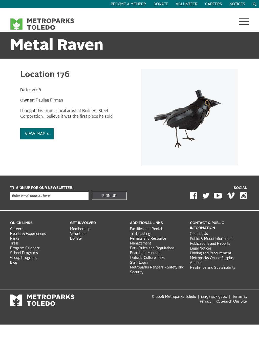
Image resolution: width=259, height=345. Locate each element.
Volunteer (187, 4)
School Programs (24, 253)
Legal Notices (201, 248)
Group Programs (23, 258)
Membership (80, 229)
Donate (161, 4)
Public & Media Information (211, 239)
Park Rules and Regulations (152, 248)
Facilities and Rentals (147, 229)
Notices (237, 4)
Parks (14, 238)
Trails (14, 243)
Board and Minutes (145, 253)
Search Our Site (233, 301)
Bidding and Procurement (210, 253)
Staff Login (139, 262)
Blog (13, 262)
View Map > (37, 134)
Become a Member (128, 4)
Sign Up (109, 196)
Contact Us (199, 234)
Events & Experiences (28, 234)
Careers (213, 4)
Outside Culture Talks (147, 258)
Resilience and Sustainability (212, 267)
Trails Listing (140, 234)
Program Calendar (25, 248)
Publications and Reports (210, 243)
